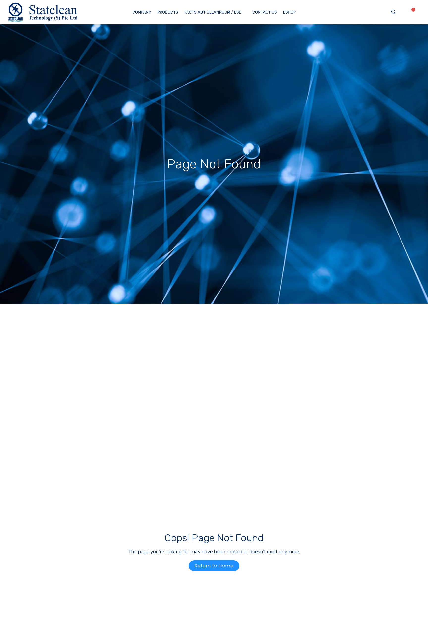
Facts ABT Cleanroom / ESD (212, 12)
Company (142, 12)
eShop (289, 12)
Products (167, 12)
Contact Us (264, 12)
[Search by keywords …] (393, 12)
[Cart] (420, 11)
